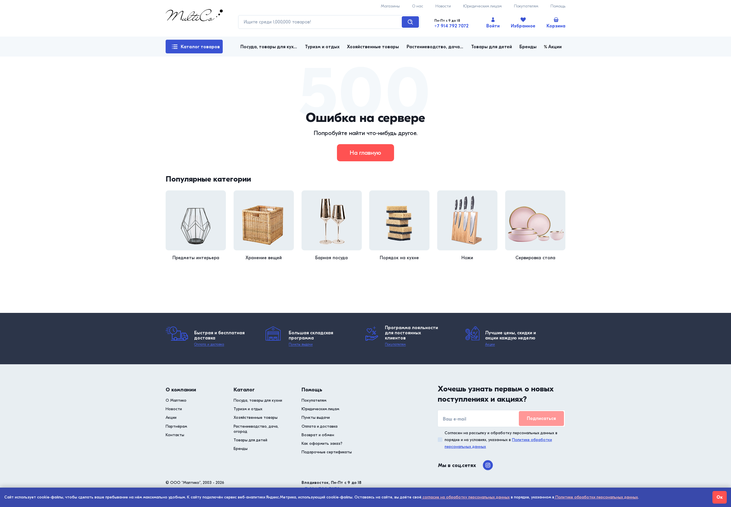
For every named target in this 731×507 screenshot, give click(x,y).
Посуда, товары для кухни (258, 400)
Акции (490, 344)
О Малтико (176, 400)
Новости (443, 6)
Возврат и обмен (318, 434)
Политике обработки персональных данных (596, 497)
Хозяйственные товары (256, 417)
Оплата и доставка (209, 344)
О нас (417, 6)
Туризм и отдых (248, 409)
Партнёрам (176, 426)
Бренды (241, 448)
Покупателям (526, 6)
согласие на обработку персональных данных (465, 497)
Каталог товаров (200, 46)
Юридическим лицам (482, 6)
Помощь (558, 6)
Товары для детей (250, 440)
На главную (365, 152)
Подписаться (541, 418)
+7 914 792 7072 (451, 26)
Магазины (390, 6)
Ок (719, 497)
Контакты (175, 434)
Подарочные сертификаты (327, 452)
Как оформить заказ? (322, 443)
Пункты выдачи (301, 344)
